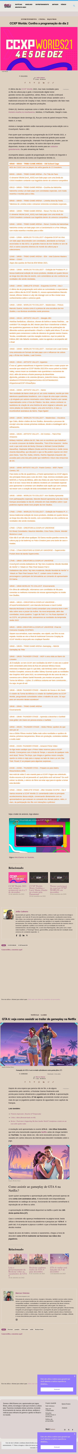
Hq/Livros (51, 19)
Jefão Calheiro (40, 77)
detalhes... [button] (44, 1441)
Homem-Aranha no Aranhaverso (22, 112)
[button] (74, 5)
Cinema (42, 19)
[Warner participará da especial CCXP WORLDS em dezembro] (59, 877)
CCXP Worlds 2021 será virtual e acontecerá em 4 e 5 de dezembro (18, 889)
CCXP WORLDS (12, 945)
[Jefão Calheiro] (8, 923)
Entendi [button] (57, 1447)
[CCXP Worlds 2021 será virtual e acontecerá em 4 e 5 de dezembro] (18, 877)
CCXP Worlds (27, 89)
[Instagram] (20, 935)
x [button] (74, 1434)
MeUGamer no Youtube (24, 857)
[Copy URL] (53, 83)
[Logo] (7, 6)
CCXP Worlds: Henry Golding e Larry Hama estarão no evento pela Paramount (38, 890)
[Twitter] (68, 1429)
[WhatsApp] (39, 83)
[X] (30, 83)
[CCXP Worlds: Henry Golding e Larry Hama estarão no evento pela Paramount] (38, 877)
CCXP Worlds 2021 (23, 945)
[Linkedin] (44, 83)
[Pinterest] (34, 83)
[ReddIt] (48, 83)
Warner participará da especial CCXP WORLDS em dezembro (58, 889)
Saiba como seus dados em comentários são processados (44, 999)
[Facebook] (25, 83)
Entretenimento (29, 19)
